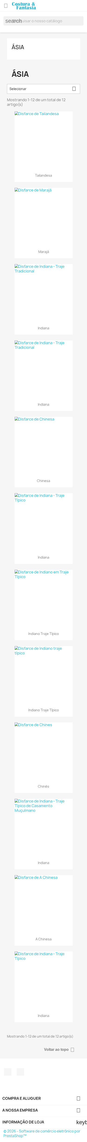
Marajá (43, 251)
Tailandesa (43, 175)
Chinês (43, 786)
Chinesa (43, 481)
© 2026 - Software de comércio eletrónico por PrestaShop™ (41, 1133)
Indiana (43, 328)
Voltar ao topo (59, 1050)
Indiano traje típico (43, 710)
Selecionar (43, 89)
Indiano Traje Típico (43, 633)
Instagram (20, 1072)
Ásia (18, 47)
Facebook (7, 1072)
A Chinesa (43, 939)
